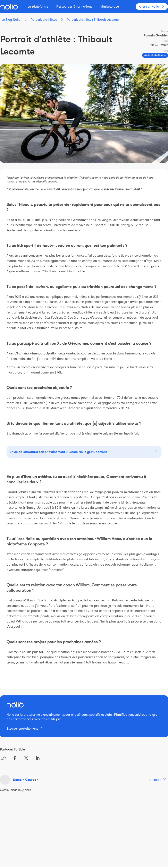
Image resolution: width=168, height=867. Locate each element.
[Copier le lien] (3, 758)
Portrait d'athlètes (44, 19)
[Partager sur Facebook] (14, 758)
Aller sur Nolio (149, 6)
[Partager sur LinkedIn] (37, 758)
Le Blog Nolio (11, 19)
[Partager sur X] (26, 758)
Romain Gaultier (25, 780)
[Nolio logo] (9, 6)
